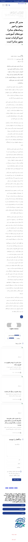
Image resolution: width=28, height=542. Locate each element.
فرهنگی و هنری (20, 13)
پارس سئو (14, 539)
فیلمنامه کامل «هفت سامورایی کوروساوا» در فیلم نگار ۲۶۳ (11, 335)
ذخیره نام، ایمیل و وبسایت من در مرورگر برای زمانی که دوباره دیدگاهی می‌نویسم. (13, 473)
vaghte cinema (14, 56)
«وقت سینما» (14, 534)
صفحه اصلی (21, 11)
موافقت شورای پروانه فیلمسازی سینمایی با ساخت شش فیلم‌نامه (17, 338)
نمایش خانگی (13, 13)
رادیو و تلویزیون (14, 11)
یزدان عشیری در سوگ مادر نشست (12, 391)
